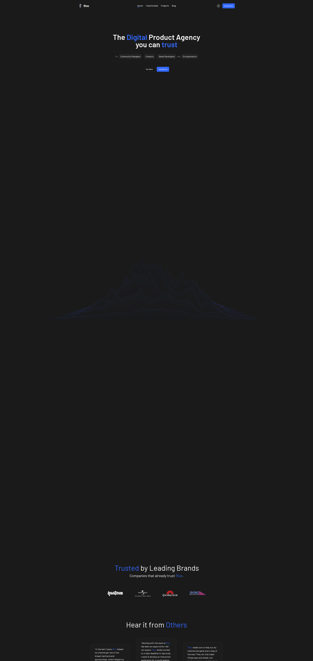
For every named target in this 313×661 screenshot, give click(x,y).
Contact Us (228, 6)
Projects (165, 5)
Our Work (149, 69)
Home (140, 5)
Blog (174, 5)
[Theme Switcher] (218, 6)
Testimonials (152, 5)
